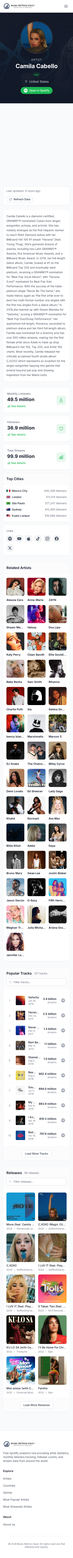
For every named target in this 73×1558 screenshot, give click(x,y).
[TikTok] (37, 538)
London (16, 497)
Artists (7, 1478)
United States (39, 81)
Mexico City (19, 490)
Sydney (17, 509)
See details (18, 406)
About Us (9, 1524)
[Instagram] (47, 538)
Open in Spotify (39, 90)
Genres (7, 1492)
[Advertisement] (36, 141)
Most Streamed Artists (17, 1506)
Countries (9, 1485)
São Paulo (18, 503)
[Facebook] (56, 538)
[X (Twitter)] (9, 548)
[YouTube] (19, 538)
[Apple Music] (28, 538)
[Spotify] (9, 538)
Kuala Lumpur (21, 515)
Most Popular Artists (16, 1499)
